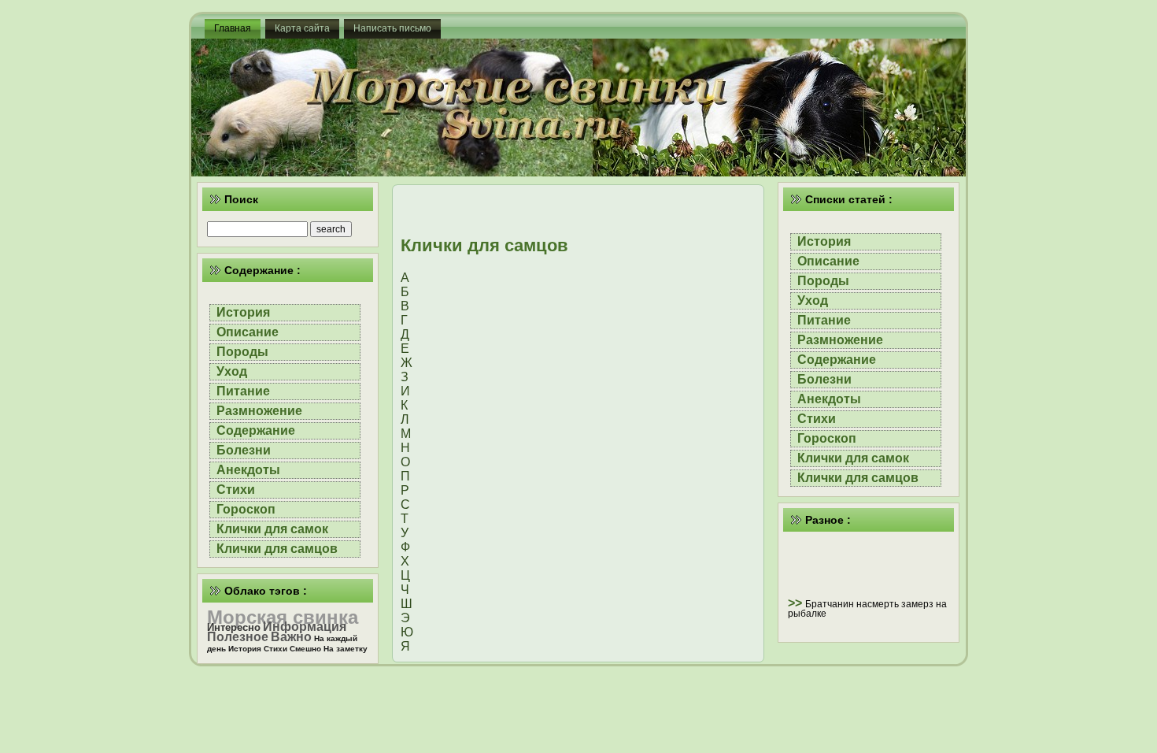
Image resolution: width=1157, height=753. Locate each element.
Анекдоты (248, 470)
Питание (243, 391)
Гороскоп (245, 509)
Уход (231, 371)
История (243, 312)
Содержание (255, 430)
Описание (247, 332)
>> (796, 603)
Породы (242, 351)
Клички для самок (272, 529)
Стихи (235, 489)
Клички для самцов (277, 548)
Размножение (259, 410)
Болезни (243, 450)
